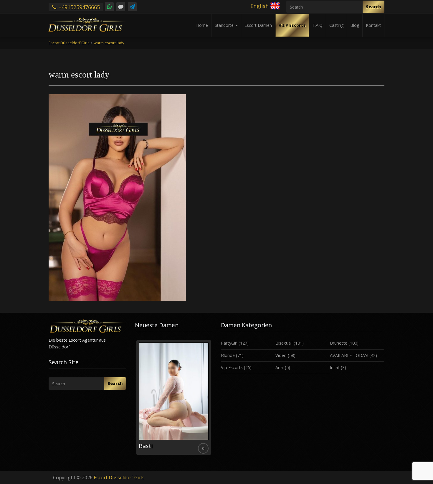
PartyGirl (229, 343)
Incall (335, 367)
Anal (279, 367)
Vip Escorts (232, 367)
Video (281, 355)
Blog (354, 25)
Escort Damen (258, 25)
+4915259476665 (78, 7)
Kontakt (373, 25)
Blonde (228, 355)
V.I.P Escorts (292, 25)
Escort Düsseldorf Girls (119, 477)
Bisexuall (283, 343)
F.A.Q (318, 25)
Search (373, 6)
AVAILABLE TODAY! (349, 355)
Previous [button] (135, 399)
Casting (336, 25)
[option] (173, 397)
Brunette (338, 343)
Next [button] (212, 399)
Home (202, 25)
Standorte (225, 25)
